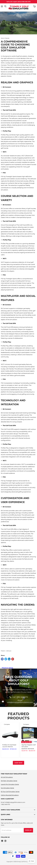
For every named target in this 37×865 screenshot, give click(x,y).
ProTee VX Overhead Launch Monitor (9, 745)
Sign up (28, 830)
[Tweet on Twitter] (5, 659)
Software (8, 651)
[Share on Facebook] (2, 659)
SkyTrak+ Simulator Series (9, 781)
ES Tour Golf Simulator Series (10, 791)
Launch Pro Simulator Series (10, 784)
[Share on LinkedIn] (9, 659)
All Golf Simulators (7, 777)
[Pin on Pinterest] (12, 659)
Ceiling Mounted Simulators (10, 795)
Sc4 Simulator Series (7, 788)
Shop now (18, 763)
